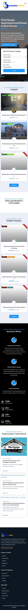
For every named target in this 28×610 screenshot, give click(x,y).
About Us (4, 588)
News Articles (5, 595)
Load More (14, 185)
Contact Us (4, 593)
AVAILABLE (11, 95)
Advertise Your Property (9, 44)
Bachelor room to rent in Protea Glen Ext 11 (14, 115)
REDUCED (10, 287)
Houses (3, 578)
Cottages (4, 580)
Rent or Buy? (6, 64)
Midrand (4, 560)
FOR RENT (4, 95)
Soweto (3, 565)
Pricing (3, 598)
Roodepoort (4, 563)
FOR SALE (4, 226)
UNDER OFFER (11, 257)
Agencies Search (5, 590)
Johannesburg (5, 558)
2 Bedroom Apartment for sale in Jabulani (14, 307)
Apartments (4, 573)
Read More (5, 470)
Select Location (7, 54)
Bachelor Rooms (5, 575)
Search (14, 70)
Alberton (4, 555)
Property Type (6, 59)
